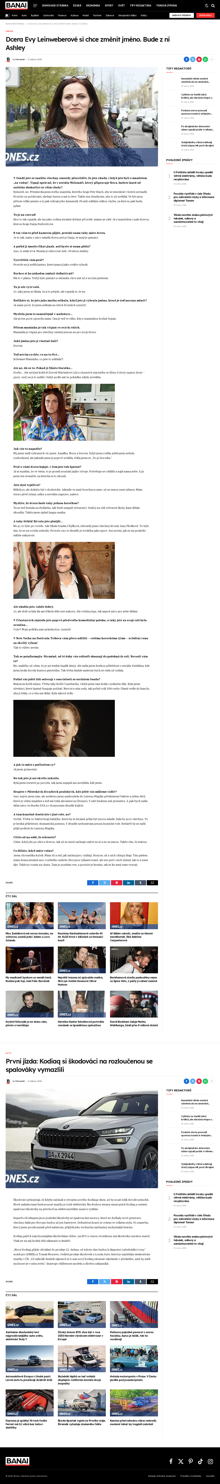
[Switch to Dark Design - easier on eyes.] (206, 5)
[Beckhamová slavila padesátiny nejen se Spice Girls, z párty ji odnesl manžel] (134, 959)
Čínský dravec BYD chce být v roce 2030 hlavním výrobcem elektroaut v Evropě (80, 1336)
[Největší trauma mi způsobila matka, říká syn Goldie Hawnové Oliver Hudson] (82, 959)
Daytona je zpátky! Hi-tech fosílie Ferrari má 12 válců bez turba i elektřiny (26, 1424)
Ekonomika (93, 5)
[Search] (213, 5)
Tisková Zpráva (166, 5)
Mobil (86, 15)
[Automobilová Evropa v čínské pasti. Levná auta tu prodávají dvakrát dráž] (30, 1358)
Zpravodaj (205, 15)
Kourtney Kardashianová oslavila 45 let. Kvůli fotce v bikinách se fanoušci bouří (80, 937)
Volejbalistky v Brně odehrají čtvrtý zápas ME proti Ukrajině (197, 144)
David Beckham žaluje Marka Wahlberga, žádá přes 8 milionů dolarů (134, 1023)
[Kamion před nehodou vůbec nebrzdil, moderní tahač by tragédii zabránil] (134, 1402)
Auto (24, 15)
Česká (77, 5)
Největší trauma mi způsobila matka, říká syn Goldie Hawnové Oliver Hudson (80, 981)
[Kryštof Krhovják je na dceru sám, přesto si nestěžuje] (30, 1004)
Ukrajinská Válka (127, 15)
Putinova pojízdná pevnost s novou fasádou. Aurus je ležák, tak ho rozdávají (131, 1336)
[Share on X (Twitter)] (193, 59)
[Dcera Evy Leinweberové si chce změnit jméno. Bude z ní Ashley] (82, 116)
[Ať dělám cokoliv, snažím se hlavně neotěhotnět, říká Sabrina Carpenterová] (134, 915)
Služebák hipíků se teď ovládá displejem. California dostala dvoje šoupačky (79, 1380)
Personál (20, 59)
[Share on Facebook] (186, 59)
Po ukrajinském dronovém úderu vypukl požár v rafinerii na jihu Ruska (197, 128)
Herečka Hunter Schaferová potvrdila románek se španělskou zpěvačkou (81, 1023)
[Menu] (35, 5)
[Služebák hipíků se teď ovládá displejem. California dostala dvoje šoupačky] (82, 1358)
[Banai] (16, 5)
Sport (109, 5)
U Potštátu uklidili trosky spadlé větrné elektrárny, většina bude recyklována (193, 176)
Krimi (14, 15)
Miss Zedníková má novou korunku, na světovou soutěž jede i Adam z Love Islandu (29, 937)
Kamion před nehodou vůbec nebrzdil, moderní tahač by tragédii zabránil (133, 1422)
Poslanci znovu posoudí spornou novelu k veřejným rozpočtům (196, 112)
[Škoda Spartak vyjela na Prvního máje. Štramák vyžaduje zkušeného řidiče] (82, 1402)
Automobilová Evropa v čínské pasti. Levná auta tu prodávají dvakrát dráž (29, 1378)
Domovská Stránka (55, 5)
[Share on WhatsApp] (205, 59)
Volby (144, 15)
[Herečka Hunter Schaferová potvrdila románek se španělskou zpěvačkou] (82, 1004)
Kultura (74, 15)
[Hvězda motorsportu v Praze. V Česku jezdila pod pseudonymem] (134, 1358)
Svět (121, 5)
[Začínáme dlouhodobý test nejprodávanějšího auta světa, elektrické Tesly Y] (30, 1314)
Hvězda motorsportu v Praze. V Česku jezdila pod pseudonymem (133, 1378)
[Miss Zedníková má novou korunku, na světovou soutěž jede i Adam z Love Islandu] (30, 915)
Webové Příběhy (181, 15)
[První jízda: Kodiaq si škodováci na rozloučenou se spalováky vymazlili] (82, 1138)
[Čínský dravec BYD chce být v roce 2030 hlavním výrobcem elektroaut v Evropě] (82, 1314)
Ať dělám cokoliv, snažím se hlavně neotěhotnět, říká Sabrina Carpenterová (131, 937)
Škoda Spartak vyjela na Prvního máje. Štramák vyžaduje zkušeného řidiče (81, 1422)
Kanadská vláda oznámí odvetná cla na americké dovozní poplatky (194, 80)
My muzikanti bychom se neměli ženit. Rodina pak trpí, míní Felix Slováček (29, 979)
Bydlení (35, 15)
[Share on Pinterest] (199, 59)
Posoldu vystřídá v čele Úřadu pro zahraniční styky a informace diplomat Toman (194, 197)
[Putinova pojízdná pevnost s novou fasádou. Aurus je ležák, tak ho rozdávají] (134, 1314)
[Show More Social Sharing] (211, 59)
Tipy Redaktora (140, 5)
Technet (97, 15)
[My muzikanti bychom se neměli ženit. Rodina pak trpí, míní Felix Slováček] (30, 959)
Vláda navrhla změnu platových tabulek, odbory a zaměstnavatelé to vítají (193, 218)
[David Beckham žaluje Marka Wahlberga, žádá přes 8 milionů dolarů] (134, 1004)
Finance (62, 15)
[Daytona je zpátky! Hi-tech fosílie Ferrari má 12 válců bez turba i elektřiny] (30, 1402)
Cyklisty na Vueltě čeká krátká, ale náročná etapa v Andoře (196, 96)
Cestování (48, 15)
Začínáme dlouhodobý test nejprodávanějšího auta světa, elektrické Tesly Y (24, 1336)
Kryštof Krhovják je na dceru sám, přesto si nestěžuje (26, 1023)
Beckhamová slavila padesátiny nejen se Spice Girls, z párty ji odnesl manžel (133, 979)
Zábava (109, 15)
